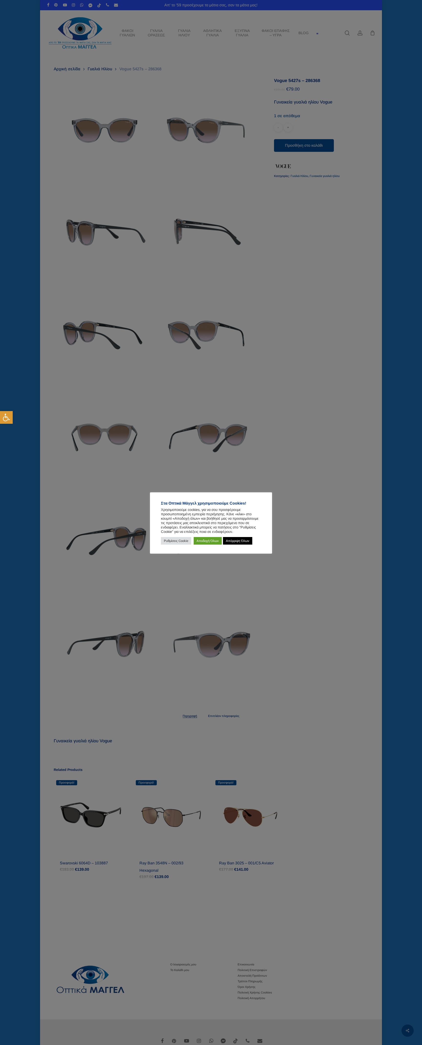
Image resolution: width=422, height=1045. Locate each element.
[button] (6, 417)
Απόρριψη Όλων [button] (237, 541)
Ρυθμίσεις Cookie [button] (176, 541)
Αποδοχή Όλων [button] (208, 541)
